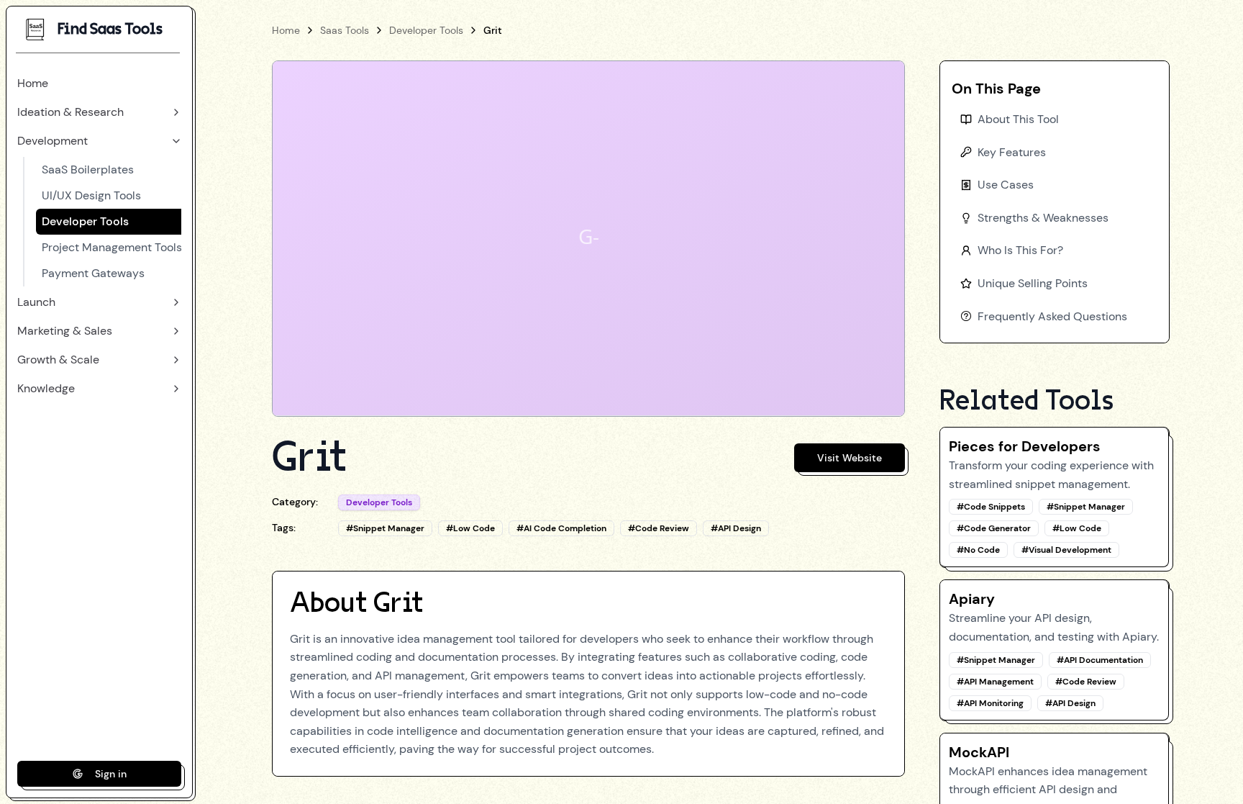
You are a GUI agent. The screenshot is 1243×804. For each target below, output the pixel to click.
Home (286, 30)
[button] (100, 83)
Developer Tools (426, 30)
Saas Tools (344, 30)
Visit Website (849, 457)
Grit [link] (492, 30)
